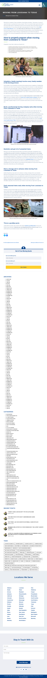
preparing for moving (36, 561)
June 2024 (8, 301)
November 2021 (9, 347)
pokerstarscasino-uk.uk (11, 485)
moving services (35, 556)
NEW (7, 497)
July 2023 (8, 317)
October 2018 (8, 402)
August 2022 (8, 334)
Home (4, 15)
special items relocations (14, 569)
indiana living (22, 552)
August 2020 (8, 369)
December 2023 (9, 310)
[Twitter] (23, 669)
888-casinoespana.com (10, 464)
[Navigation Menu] (39, 5)
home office (15, 548)
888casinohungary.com (11, 469)
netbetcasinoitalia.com (11, 498)
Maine (20, 589)
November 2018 (9, 400)
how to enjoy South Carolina (10, 550)
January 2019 (8, 397)
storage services (24, 569)
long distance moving (19, 554)
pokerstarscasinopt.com (11, 489)
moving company (36, 554)
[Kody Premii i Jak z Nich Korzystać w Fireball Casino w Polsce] (5, 523)
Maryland (21, 592)
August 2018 (8, 405)
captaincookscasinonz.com (12, 451)
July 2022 (8, 335)
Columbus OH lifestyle (29, 543)
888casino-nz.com (9, 467)
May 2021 (8, 356)
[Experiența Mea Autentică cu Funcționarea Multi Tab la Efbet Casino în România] (5, 528)
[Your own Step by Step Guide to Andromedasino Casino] (5, 518)
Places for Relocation (10, 418)
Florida (9, 604)
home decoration (8, 548)
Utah (32, 606)
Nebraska (21, 606)
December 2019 (9, 381)
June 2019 (8, 390)
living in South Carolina (9, 554)
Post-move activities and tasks (12, 430)
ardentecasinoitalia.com (11, 501)
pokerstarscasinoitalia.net (12, 454)
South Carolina (34, 598)
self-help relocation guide (16, 567)
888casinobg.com (9, 466)
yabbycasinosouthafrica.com (12, 476)
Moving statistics (9, 433)
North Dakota (22, 620)
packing (22, 561)
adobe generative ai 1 (10, 504)
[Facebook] (21, 669)
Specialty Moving (9, 421)
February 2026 (9, 288)
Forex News (8, 455)
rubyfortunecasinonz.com (11, 482)
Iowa (8, 616)
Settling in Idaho (35, 567)
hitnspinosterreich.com (11, 442)
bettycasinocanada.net (11, 445)
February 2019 (9, 396)
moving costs (7, 556)
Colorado (9, 598)
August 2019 (8, 387)
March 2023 (8, 323)
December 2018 (9, 399)
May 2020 (8, 374)
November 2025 (9, 292)
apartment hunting (19, 543)
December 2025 (9, 291)
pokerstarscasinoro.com (11, 488)
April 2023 (8, 322)
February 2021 (9, 360)
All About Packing (10, 417)
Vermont (33, 608)
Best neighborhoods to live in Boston (12, 242)
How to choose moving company (24, 548)
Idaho (8, 610)
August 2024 (8, 298)
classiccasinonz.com (10, 461)
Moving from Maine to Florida (36, 242)
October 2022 (8, 331)
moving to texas (7, 561)
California (9, 596)
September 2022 (9, 332)
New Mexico (22, 614)
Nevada (21, 608)
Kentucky (9, 620)
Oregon (33, 592)
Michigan (21, 596)
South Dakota (34, 600)
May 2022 (8, 338)
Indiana (9, 614)
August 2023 (8, 316)
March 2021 (8, 359)
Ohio (32, 587)
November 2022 (9, 329)
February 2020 (9, 378)
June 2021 (8, 354)
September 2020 (9, 368)
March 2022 (8, 341)
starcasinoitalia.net (10, 458)
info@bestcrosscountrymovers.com (24, 667)
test (7, 479)
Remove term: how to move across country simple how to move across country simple (20, 565)
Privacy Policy (36, 675)
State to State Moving (10, 424)
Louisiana (21, 587)
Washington (34, 612)
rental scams (9, 436)
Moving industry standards (11, 429)
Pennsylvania (34, 594)
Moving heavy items (26, 556)
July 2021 (8, 353)
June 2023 (8, 319)
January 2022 (8, 344)
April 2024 (8, 304)
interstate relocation (30, 552)
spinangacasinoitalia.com (11, 503)
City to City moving (10, 427)
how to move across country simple (11, 552)
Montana (21, 604)
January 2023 (8, 326)
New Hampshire (23, 610)
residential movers (30, 159)
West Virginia (34, 614)
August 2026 (8, 279)
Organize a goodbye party (30, 225)
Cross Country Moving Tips (11, 415)
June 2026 (8, 282)
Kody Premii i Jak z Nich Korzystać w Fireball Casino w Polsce (23, 522)
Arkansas (9, 594)
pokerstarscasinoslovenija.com (12, 491)
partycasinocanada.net (11, 470)
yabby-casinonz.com (10, 472)
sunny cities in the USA (33, 569)
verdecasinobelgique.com (11, 439)
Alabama (9, 587)
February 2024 (9, 307)
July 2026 (8, 280)
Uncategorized (9, 414)
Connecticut (10, 600)
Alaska (8, 589)
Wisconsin (33, 616)
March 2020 (8, 377)
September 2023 (9, 314)
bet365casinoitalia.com (11, 495)
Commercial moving (38, 543)
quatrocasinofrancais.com (11, 460)
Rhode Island (34, 596)
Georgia (9, 606)
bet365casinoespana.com (11, 494)
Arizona (9, 592)
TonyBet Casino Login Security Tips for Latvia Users (21, 511)
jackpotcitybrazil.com (11, 452)
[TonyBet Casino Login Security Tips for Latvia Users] (5, 513)
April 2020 (8, 375)
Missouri (21, 602)
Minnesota (21, 598)
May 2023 (8, 320)
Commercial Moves (10, 420)
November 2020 (9, 365)
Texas (32, 604)
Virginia (33, 610)
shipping (6, 569)
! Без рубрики (8, 463)
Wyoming (33, 618)
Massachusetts (22, 594)
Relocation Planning (10, 423)
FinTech (7, 473)
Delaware (9, 602)
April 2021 (8, 357)
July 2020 (8, 371)
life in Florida (38, 552)
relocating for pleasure (9, 563)
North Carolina (22, 618)
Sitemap (31, 675)
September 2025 (9, 295)
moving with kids (16, 561)
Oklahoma (33, 589)
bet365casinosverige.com (11, 500)
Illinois (8, 612)
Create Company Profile (23, 1)
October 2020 (8, 366)
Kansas (9, 618)
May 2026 (8, 283)
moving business (28, 554)
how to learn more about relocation (23, 550)
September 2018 (9, 403)
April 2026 (8, 285)
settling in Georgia (26, 567)
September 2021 (9, 350)
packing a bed (27, 561)
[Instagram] (26, 669)
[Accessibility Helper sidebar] (44, 4)
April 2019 (8, 393)
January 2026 (8, 289)
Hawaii (8, 608)
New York (21, 616)
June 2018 (8, 408)
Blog (7, 426)
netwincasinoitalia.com (11, 457)
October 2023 (8, 313)
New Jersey (22, 612)
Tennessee (33, 602)
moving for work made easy (16, 556)
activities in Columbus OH (9, 543)
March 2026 (8, 286)
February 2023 (9, 325)
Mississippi (21, 600)
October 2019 (8, 384)
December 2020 (9, 363)
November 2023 (9, 311)
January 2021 (8, 362)
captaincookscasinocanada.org (12, 448)
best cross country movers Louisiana (29, 97)
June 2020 (8, 372)
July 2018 (8, 406)
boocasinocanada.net (10, 492)
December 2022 (9, 328)
